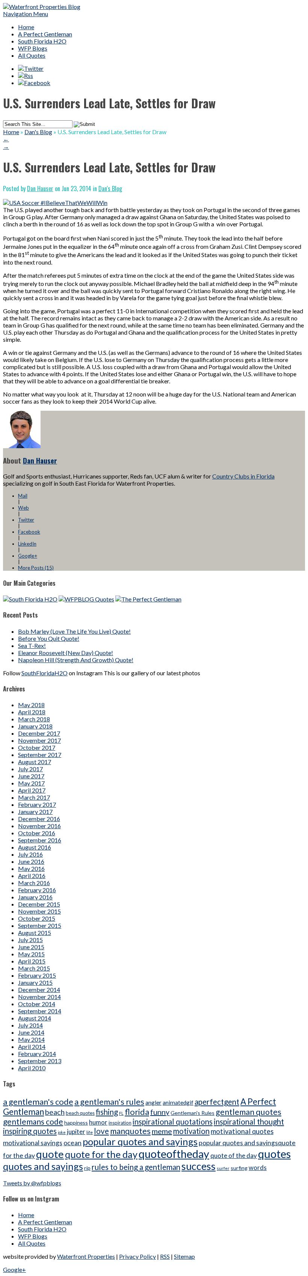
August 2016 (34, 847)
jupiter (76, 1131)
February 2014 (37, 1053)
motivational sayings (32, 1143)
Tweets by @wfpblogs (32, 1182)
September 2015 (39, 925)
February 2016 (37, 889)
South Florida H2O (42, 41)
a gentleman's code (38, 1101)
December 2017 (39, 733)
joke (62, 1132)
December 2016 (39, 818)
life (89, 1132)
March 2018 (34, 719)
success (198, 1166)
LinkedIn (27, 544)
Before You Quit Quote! (48, 638)
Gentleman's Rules (192, 1113)
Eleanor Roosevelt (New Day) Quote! (65, 652)
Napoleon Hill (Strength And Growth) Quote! (75, 659)
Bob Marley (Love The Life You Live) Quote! (74, 631)
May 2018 (31, 704)
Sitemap (184, 1256)
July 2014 (30, 1025)
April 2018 (31, 711)
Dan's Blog (38, 131)
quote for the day (101, 1154)
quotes (274, 1153)
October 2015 (36, 918)
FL (121, 1113)
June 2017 (31, 775)
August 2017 (34, 761)
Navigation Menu (25, 13)
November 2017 (39, 740)
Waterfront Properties (86, 1256)
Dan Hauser (40, 188)
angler (153, 1102)
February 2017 (37, 804)
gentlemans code (33, 1121)
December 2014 (39, 989)
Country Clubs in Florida (243, 476)
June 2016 (31, 861)
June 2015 (31, 946)
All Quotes (31, 55)
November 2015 (39, 911)
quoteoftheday (174, 1153)
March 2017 (34, 797)
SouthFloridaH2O (44, 672)
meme (162, 1130)
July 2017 (30, 768)
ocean (72, 1142)
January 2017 (35, 811)
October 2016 (36, 832)
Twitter (26, 520)
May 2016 (31, 868)
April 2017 (31, 790)
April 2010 (31, 1067)
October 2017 (36, 747)
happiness (76, 1122)
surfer (223, 1168)
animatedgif (178, 1102)
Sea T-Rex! (32, 645)
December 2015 (39, 904)
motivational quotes (242, 1131)
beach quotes (80, 1113)
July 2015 (30, 939)
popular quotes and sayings (140, 1141)
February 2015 (37, 975)
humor (98, 1122)
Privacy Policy (137, 1256)
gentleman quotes (248, 1112)
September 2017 (39, 754)
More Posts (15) (36, 568)
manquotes (130, 1131)
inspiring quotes (30, 1130)
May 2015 (31, 953)
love (101, 1130)
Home (26, 26)
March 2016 (34, 882)
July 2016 (30, 854)
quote (50, 1154)
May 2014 (31, 1039)
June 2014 (31, 1032)
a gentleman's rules (109, 1102)
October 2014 (36, 1003)
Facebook (29, 532)
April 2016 (31, 875)
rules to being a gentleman (136, 1166)
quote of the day (233, 1155)
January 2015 (35, 982)
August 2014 (34, 1018)
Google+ (27, 556)
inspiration (120, 1123)
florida (137, 1112)
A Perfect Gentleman (45, 33)
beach (55, 1111)
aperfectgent (217, 1101)
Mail (22, 496)
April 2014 (31, 1046)
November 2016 (39, 825)
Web (23, 508)
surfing (239, 1168)
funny (159, 1111)
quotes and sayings (43, 1166)
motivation (191, 1130)
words (258, 1167)
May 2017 (31, 783)
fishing (107, 1111)
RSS (165, 1256)
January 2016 (35, 897)
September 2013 (39, 1060)
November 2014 (39, 996)
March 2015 (34, 968)
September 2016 (39, 840)
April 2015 (31, 961)
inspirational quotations (173, 1121)
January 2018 (35, 726)
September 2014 (39, 1010)
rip (87, 1168)
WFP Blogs (32, 48)
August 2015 (34, 932)
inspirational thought (249, 1121)
